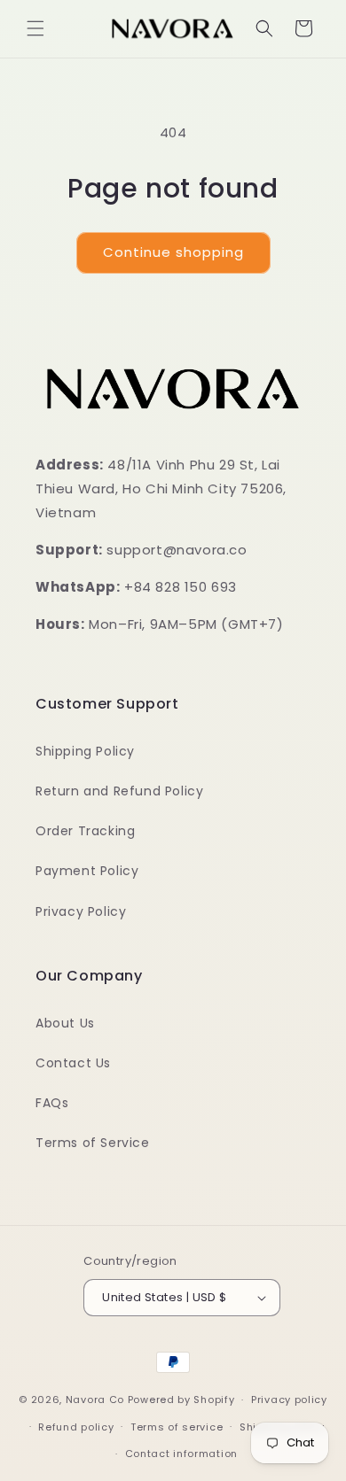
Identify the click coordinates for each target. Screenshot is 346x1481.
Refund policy (76, 1427)
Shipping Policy (85, 751)
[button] (35, 28)
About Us (65, 1023)
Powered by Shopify (181, 1399)
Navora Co (95, 1399)
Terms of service (176, 1427)
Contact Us (73, 1063)
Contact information (181, 1453)
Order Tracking (85, 831)
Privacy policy (289, 1399)
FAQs (51, 1103)
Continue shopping (173, 252)
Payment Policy (86, 871)
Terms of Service (92, 1142)
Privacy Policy (80, 911)
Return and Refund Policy (119, 791)
